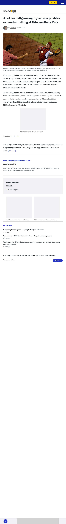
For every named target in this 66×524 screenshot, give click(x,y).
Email (18, 136)
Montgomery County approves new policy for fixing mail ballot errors (23, 230)
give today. (12, 151)
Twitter (14, 136)
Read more (9, 185)
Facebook (11, 136)
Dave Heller (13, 27)
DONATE (53, 3)
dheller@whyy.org (13, 190)
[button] (5, 521)
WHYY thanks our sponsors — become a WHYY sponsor (31, 131)
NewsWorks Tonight (9, 164)
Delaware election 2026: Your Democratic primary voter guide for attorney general (27, 236)
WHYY (6, 3)
